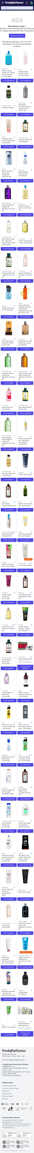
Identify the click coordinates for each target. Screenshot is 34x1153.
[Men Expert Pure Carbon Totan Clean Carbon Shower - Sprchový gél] (25, 842)
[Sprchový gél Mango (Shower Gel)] (25, 394)
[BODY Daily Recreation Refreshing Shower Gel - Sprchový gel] (9, 944)
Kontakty (5, 1099)
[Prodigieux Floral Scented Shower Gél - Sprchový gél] (9, 126)
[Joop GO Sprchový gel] (9, 1010)
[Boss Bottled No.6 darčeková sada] (25, 1010)
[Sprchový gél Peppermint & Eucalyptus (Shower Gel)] (25, 776)
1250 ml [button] (9, 831)
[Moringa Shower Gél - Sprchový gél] (9, 460)
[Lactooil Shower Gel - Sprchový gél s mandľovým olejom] (9, 776)
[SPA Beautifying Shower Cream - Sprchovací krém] (25, 58)
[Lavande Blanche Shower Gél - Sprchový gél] (9, 679)
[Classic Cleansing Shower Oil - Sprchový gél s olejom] (9, 876)
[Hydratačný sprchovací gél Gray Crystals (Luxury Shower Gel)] (25, 92)
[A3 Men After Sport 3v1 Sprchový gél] (9, 292)
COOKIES (29, 1150)
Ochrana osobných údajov (10, 1088)
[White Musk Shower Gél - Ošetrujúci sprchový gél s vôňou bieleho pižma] (9, 226)
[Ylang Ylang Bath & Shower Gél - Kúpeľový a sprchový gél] (9, 192)
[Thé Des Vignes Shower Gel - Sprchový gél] (9, 582)
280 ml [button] (25, 999)
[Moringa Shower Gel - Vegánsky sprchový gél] (9, 260)
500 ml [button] (9, 181)
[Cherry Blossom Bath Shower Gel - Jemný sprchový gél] (25, 328)
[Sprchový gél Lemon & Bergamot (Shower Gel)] (25, 582)
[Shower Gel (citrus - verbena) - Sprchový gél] (9, 614)
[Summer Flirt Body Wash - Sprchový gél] (9, 551)
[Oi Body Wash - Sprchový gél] (25, 978)
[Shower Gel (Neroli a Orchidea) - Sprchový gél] (25, 260)
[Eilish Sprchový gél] (25, 876)
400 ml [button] (8, 317)
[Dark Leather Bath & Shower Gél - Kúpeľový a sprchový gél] (25, 910)
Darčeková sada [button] (25, 667)
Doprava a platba (7, 1096)
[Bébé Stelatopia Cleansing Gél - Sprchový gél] (25, 158)
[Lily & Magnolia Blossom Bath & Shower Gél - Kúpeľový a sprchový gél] (9, 424)
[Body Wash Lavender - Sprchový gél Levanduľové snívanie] (9, 978)
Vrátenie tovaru (7, 1093)
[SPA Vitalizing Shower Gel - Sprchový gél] (25, 521)
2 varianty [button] (8, 80)
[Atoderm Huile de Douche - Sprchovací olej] (25, 192)
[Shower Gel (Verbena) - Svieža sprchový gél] (25, 226)
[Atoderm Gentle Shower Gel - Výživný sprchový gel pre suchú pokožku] (9, 58)
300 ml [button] (9, 215)
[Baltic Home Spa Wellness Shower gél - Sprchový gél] (25, 679)
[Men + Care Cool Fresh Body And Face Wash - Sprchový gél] (25, 712)
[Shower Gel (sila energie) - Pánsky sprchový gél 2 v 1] (25, 614)
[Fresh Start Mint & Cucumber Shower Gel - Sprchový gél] (25, 744)
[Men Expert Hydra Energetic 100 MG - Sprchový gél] (9, 328)
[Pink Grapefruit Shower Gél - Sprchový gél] (9, 646)
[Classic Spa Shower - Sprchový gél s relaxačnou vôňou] (25, 810)
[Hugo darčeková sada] (25, 646)
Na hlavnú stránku (17, 36)
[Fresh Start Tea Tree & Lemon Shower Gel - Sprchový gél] (9, 712)
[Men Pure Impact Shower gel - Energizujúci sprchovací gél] (9, 158)
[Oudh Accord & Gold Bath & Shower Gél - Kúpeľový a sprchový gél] (25, 360)
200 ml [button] (8, 147)
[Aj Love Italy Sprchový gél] (9, 910)
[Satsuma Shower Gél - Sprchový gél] (25, 126)
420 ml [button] (8, 732)
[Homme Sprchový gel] (25, 460)
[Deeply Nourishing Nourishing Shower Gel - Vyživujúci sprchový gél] (9, 842)
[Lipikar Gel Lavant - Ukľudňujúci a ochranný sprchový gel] (25, 944)
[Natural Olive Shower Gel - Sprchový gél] (25, 491)
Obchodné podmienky (9, 1086)
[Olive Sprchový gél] (9, 92)
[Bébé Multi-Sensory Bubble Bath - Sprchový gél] (9, 744)
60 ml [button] (8, 479)
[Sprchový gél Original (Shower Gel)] (9, 491)
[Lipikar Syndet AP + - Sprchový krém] (9, 521)
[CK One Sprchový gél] (25, 551)
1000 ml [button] (25, 80)
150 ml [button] (25, 479)
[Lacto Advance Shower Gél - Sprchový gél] (9, 810)
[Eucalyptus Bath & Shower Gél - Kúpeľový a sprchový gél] (9, 360)
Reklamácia (5, 1091)
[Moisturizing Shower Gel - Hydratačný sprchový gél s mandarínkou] (25, 424)
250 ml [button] (8, 114)
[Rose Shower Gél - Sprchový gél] (9, 394)
